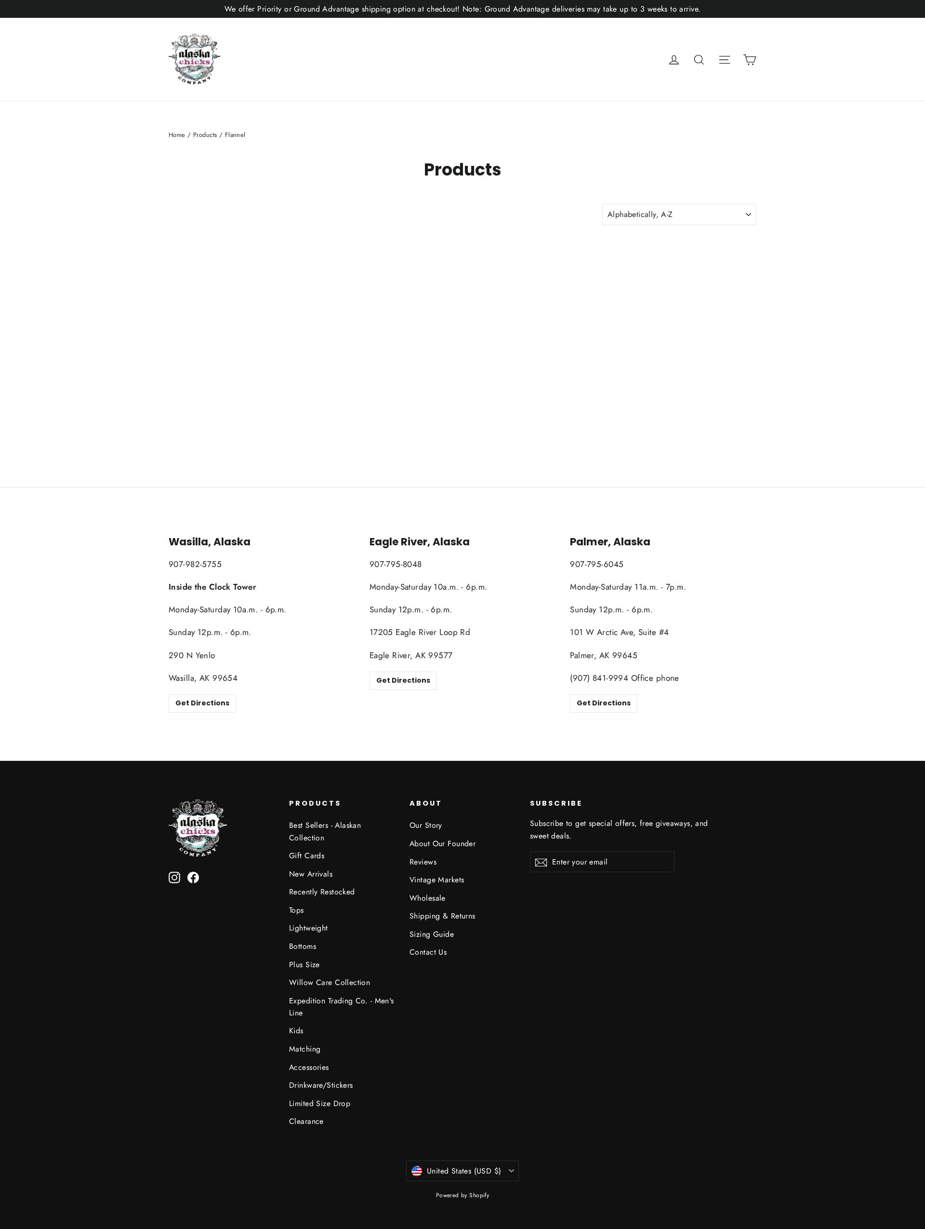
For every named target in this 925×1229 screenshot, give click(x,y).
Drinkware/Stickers (321, 1085)
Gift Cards (306, 855)
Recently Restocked (322, 891)
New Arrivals (310, 873)
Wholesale (428, 898)
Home (177, 134)
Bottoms (302, 946)
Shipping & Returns (443, 915)
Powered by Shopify (462, 1195)
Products (205, 134)
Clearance (306, 1121)
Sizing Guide (432, 934)
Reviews (423, 861)
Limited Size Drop (319, 1103)
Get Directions (202, 703)
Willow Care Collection (329, 982)
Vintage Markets (437, 879)
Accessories (309, 1067)
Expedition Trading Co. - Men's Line (341, 1006)
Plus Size (304, 964)
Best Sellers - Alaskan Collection (325, 831)
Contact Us (428, 952)
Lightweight (308, 927)
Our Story (426, 825)
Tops (296, 910)
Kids (296, 1030)
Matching (304, 1048)
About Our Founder (443, 843)
